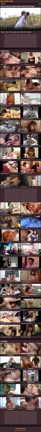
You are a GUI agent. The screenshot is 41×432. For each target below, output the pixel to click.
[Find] (39, 3)
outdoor (30, 32)
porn (18, 32)
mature (3, 32)
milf (7, 32)
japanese (15, 32)
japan (22, 32)
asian (10, 32)
